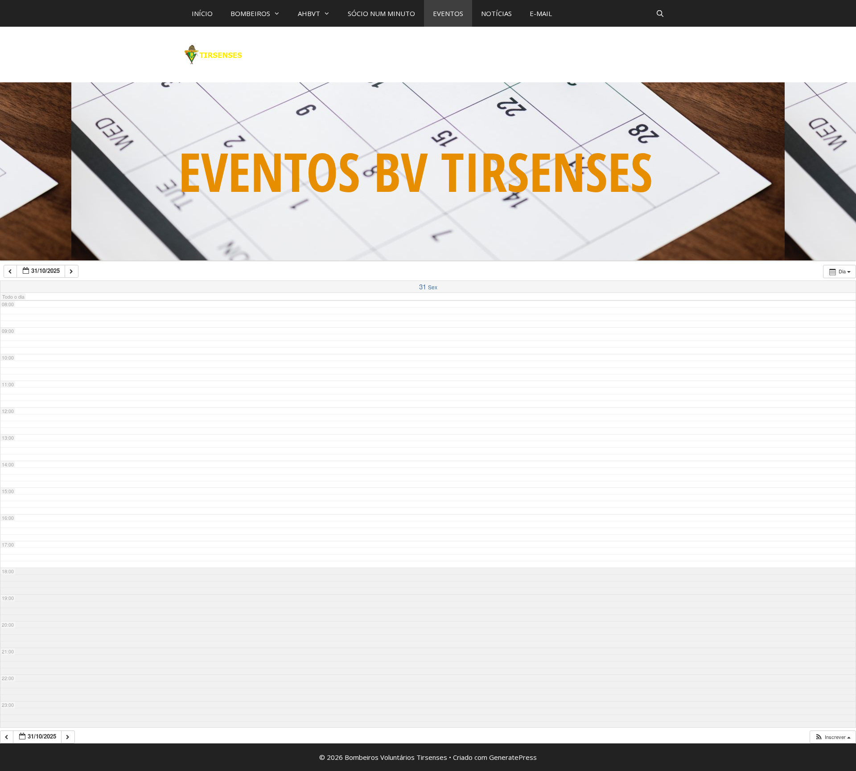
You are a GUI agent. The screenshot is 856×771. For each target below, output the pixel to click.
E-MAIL (541, 13)
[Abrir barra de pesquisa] (660, 13)
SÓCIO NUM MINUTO (381, 13)
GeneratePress (513, 757)
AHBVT (309, 13)
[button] (832, 737)
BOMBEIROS (250, 13)
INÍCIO (202, 13)
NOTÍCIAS (496, 13)
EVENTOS (448, 13)
